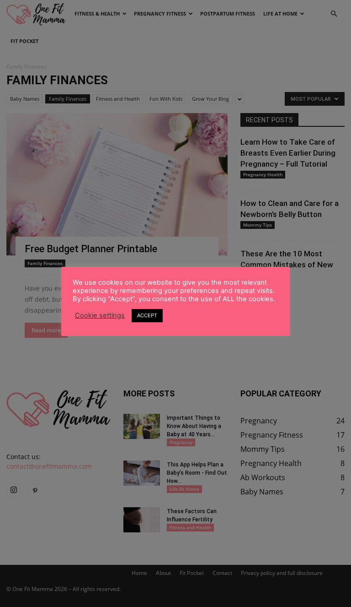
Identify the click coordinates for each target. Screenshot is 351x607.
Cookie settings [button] (100, 315)
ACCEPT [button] (147, 315)
